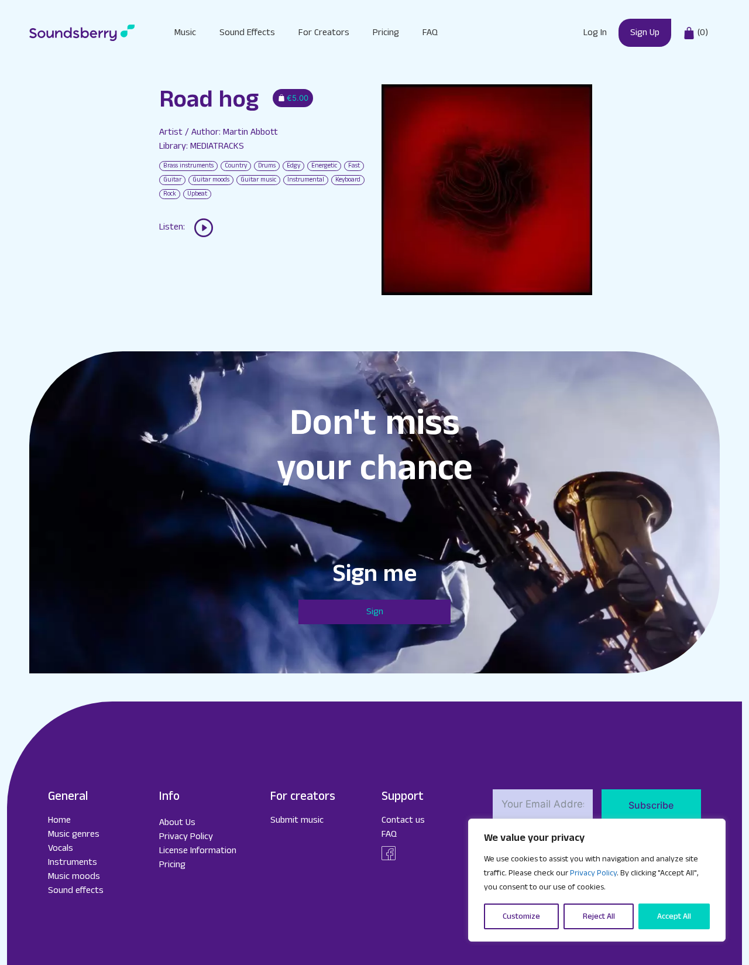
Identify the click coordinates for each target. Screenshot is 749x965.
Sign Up (644, 32)
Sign (374, 611)
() (701, 32)
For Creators (323, 32)
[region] (597, 880)
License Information (197, 850)
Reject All (599, 916)
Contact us (403, 820)
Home (59, 820)
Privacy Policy (593, 873)
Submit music (297, 820)
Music (185, 32)
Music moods (74, 876)
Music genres (73, 834)
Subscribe (651, 805)
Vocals (60, 848)
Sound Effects (247, 32)
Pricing (386, 32)
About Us (177, 822)
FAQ (430, 32)
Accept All (674, 916)
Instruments (72, 862)
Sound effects (76, 890)
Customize (521, 916)
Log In (595, 32)
